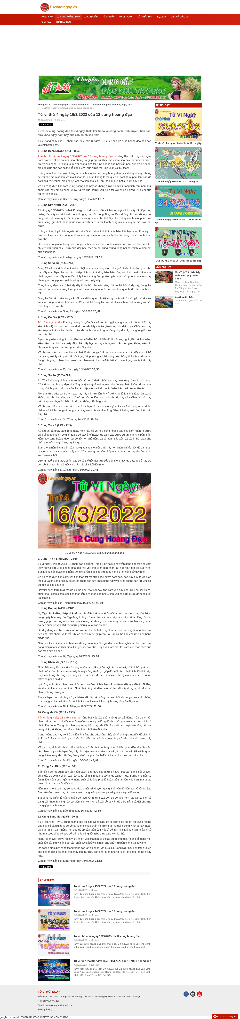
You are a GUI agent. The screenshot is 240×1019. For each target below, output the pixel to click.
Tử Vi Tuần (108, 17)
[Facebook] (187, 993)
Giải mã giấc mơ (180, 17)
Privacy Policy (45, 1009)
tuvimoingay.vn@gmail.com (59, 1005)
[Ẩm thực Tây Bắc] (120, 88)
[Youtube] (199, 993)
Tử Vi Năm (45, 22)
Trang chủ (46, 17)
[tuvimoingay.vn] (59, 7)
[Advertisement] (120, 50)
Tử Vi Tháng (126, 17)
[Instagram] (193, 993)
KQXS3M (161, 17)
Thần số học (63, 22)
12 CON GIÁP (91, 17)
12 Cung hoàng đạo (68, 17)
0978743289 (52, 1000)
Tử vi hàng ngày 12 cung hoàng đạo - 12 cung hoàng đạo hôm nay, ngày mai (92, 104)
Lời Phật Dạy (145, 17)
